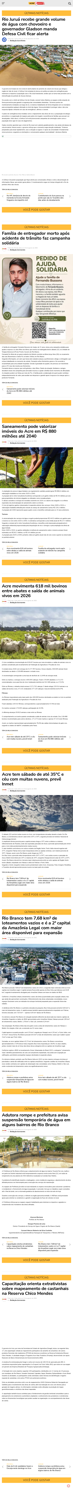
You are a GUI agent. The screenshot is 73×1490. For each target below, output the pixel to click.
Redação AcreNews (17, 41)
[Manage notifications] (68, 1485)
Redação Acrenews (17, 250)
